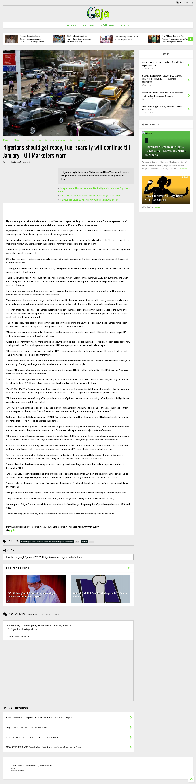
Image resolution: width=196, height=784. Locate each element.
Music (16, 140)
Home (72, 25)
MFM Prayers (107, 25)
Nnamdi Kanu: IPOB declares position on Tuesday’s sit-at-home (90, 195)
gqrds (12, 530)
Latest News (88, 25)
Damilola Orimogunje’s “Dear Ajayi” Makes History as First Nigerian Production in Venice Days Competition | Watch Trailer (175, 37)
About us (124, 25)
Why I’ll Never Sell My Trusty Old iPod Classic (164, 198)
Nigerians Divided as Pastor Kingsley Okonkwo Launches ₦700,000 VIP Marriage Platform (32, 39)
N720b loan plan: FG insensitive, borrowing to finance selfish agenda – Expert (32, 594)
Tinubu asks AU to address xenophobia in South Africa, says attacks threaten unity (79, 39)
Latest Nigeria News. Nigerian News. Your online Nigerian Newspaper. (56, 140)
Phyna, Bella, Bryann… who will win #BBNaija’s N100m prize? (89, 200)
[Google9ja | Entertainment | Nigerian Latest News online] (98, 18)
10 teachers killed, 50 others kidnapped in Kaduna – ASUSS (100, 594)
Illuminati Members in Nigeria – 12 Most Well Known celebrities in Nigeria (165, 151)
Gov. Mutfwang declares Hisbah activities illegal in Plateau (126, 38)
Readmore (183, 168)
